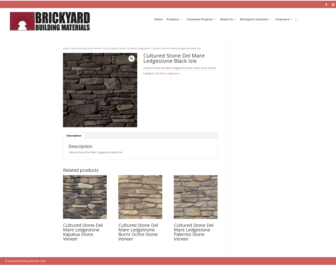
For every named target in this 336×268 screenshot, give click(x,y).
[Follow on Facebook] (326, 5)
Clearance (282, 19)
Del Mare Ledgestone (138, 48)
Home (158, 19)
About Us (226, 19)
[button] (131, 58)
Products (173, 19)
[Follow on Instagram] (333, 5)
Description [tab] (74, 135)
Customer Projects (199, 19)
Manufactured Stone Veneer (86, 48)
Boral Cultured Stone (114, 48)
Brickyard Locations (254, 19)
